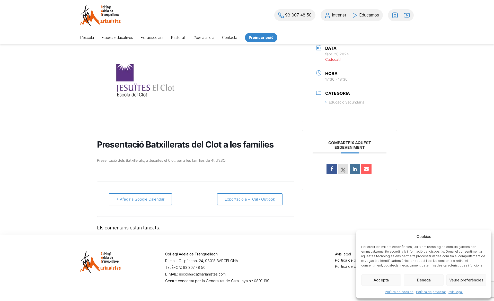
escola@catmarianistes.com (202, 274)
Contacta (229, 38)
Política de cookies (399, 292)
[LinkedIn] (355, 169)
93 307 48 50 (194, 267)
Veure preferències (466, 280)
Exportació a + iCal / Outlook (250, 199)
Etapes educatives (117, 38)
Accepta (381, 280)
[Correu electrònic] (366, 169)
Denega (424, 280)
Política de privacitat (431, 292)
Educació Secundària (346, 102)
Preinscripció (261, 38)
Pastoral (178, 38)
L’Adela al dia (203, 38)
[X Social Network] (343, 169)
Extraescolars (152, 38)
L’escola (87, 38)
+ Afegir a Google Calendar (140, 199)
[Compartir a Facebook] (332, 169)
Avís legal (455, 292)
